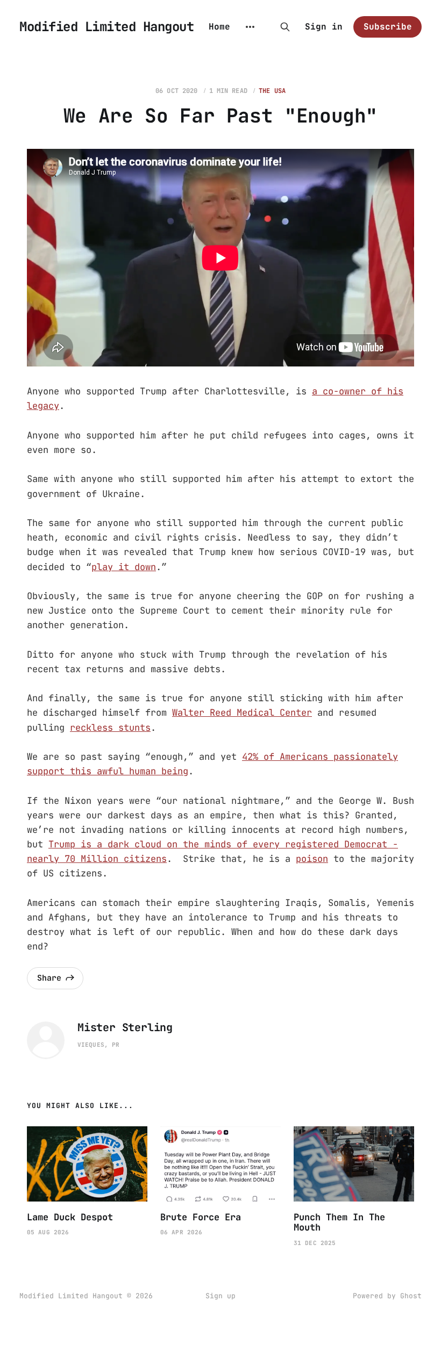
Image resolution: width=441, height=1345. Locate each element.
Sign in (324, 26)
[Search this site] (285, 27)
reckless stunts (110, 727)
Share (49, 978)
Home (219, 26)
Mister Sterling (125, 1028)
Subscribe (388, 26)
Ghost (411, 1295)
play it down (123, 567)
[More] (250, 27)
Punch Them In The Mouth (339, 1222)
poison (312, 859)
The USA (272, 91)
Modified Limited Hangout (106, 26)
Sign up (220, 1295)
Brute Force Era (200, 1217)
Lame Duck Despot (70, 1217)
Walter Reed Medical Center (242, 712)
